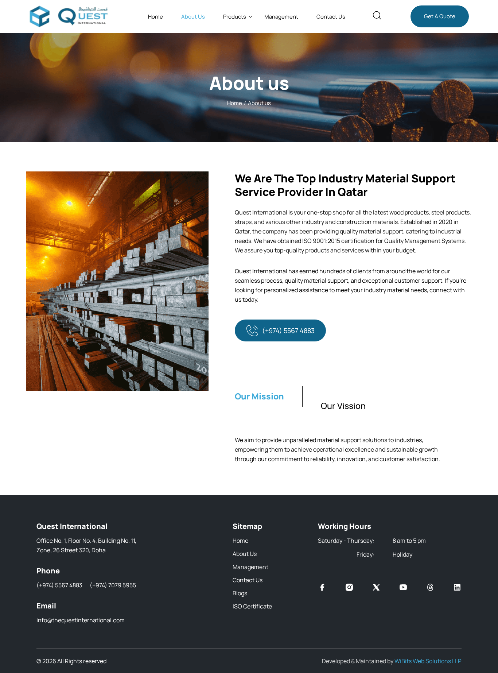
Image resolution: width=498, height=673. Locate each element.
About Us (193, 16)
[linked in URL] (457, 588)
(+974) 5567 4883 (288, 330)
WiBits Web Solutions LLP (428, 661)
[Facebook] (322, 588)
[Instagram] (349, 588)
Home (155, 16)
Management (281, 16)
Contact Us (330, 16)
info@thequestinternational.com (80, 620)
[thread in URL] (430, 588)
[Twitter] (376, 588)
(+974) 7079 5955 (113, 585)
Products (234, 16)
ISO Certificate (252, 606)
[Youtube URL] (403, 588)
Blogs (240, 593)
